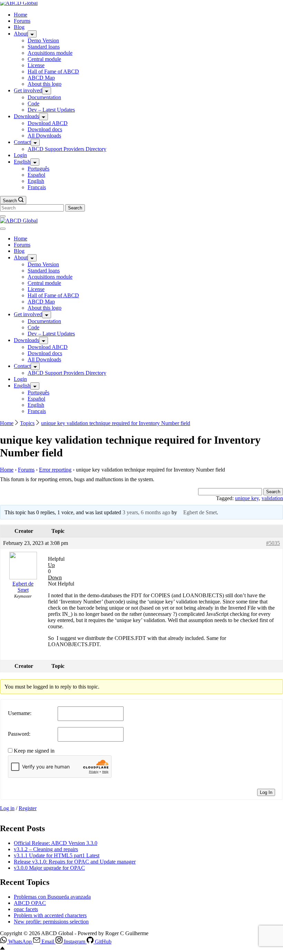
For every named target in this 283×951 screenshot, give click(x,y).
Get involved (28, 90)
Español (36, 175)
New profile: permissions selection (51, 921)
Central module (44, 59)
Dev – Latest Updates (51, 110)
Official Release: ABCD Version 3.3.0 (55, 843)
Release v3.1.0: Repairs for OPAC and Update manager (75, 862)
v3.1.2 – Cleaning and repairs (46, 849)
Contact (22, 142)
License (36, 65)
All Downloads (44, 135)
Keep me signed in (34, 751)
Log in (7, 808)
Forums (22, 21)
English (22, 162)
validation (272, 498)
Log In (266, 792)
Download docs (45, 129)
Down (55, 577)
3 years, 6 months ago (146, 512)
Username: (19, 713)
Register (28, 808)
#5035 (273, 543)
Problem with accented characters (50, 915)
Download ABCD (48, 123)
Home (20, 15)
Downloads (26, 116)
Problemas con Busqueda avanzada (52, 897)
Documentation (44, 97)
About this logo (44, 84)
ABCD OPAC (30, 903)
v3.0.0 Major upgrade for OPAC (49, 868)
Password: (19, 734)
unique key (247, 498)
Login (20, 155)
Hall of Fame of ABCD (53, 71)
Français (37, 187)
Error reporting (55, 470)
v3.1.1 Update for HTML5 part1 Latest (56, 855)
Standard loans (44, 47)
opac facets (26, 909)
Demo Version (43, 40)
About (21, 34)
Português (38, 169)
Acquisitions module (50, 53)
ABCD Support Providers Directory (67, 149)
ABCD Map (41, 78)
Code (33, 103)
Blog (19, 27)
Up (51, 565)
